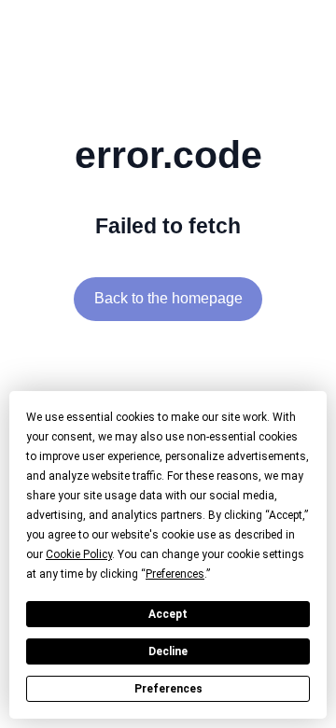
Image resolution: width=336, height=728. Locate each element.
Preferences (168, 688)
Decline (168, 651)
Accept (168, 614)
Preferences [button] (175, 574)
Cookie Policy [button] (79, 554)
